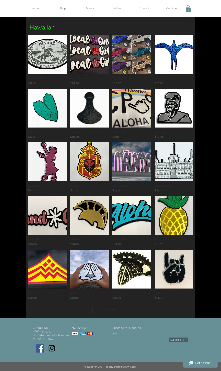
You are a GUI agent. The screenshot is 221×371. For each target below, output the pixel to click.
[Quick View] (47, 54)
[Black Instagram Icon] (51, 348)
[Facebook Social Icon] (40, 348)
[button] (188, 8)
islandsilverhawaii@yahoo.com (51, 335)
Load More (110, 309)
